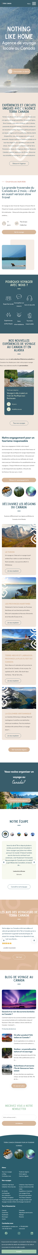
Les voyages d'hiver (24, 1193)
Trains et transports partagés (10, 1199)
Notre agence (23, 1174)
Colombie (21, 1210)
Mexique (21, 1214)
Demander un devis (21, 71)
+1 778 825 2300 (23, 1226)
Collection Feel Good (8, 1184)
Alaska (4, 1219)
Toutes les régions (24, 1172)
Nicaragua (5, 1217)
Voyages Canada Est (25, 1202)
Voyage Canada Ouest (25, 1199)
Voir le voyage (19, 232)
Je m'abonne (19, 1123)
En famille (5, 1191)
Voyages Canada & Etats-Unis (10, 1202)
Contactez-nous (6, 1176)
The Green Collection (25, 1197)
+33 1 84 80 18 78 (7, 1228)
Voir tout (19, 957)
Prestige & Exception (8, 1197)
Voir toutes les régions (19, 750)
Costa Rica (5, 1212)
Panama (21, 1217)
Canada (4, 1210)
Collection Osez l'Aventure (26, 1184)
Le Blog (4, 1174)
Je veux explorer (13, 571)
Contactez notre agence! (19, 800)
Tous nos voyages (19, 423)
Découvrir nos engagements (19, 480)
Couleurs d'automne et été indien (26, 1188)
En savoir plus (19, 1086)
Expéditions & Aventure (25, 1191)
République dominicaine (26, 1212)
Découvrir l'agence (19, 163)
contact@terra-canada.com (10, 1226)
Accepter (19, 1251)
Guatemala (5, 1214)
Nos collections (6, 1195)
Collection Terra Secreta (9, 1187)
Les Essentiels (6, 1193)
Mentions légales (23, 1176)
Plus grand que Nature (25, 1195)
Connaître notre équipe (19, 887)
